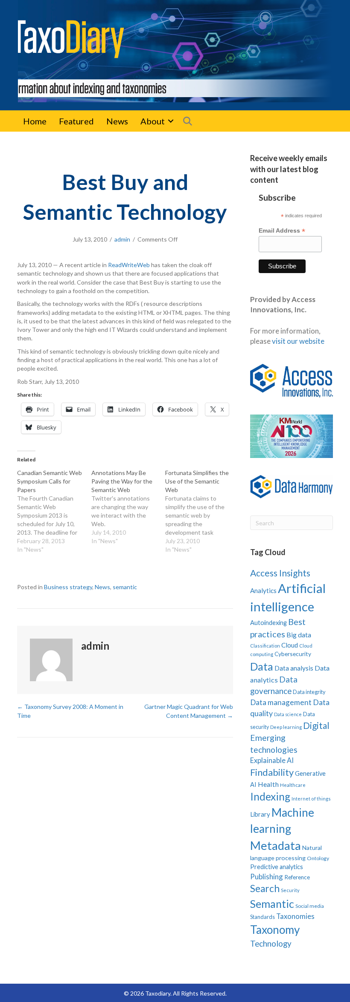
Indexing (270, 796)
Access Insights (280, 572)
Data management (281, 702)
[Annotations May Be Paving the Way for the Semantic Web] (128, 507)
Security (290, 890)
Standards (262, 916)
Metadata (275, 845)
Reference (297, 877)
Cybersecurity (292, 653)
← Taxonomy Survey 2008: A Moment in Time (70, 711)
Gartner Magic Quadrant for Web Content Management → (188, 711)
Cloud (289, 645)
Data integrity (309, 691)
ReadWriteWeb (129, 264)
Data (261, 666)
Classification (265, 645)
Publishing (266, 876)
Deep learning (286, 727)
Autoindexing (268, 622)
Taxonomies (295, 916)
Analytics (263, 590)
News (117, 121)
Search (265, 888)
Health (268, 784)
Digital (316, 725)
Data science (288, 714)
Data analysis (293, 668)
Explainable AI (272, 760)
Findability (272, 772)
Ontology (318, 858)
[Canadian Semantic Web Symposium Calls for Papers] (54, 511)
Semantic (272, 903)
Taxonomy (275, 929)
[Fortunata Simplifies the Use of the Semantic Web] (202, 511)
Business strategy (68, 586)
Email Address (282, 231)
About (152, 121)
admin (122, 239)
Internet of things (311, 798)
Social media (309, 906)
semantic (125, 586)
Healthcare (293, 785)
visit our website (298, 341)
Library (260, 814)
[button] (171, 121)
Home (35, 121)
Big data (298, 635)
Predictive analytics (276, 866)
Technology (271, 943)
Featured (76, 121)
